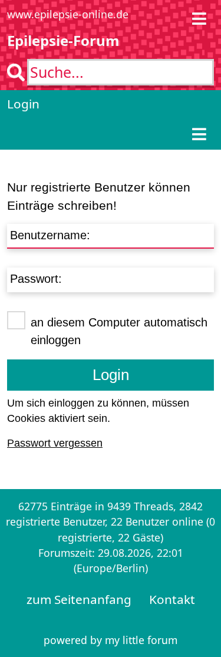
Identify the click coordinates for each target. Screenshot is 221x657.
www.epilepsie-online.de (67, 14)
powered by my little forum (110, 640)
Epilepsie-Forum (63, 40)
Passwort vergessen (55, 443)
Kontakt (172, 599)
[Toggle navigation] (199, 18)
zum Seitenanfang (79, 599)
